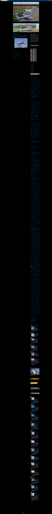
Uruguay (31, 70)
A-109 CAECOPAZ (35, 158)
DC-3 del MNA (37, 200)
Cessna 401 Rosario (37, 196)
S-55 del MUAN (33, 293)
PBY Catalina (33, 116)
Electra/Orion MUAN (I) (33, 203)
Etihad (35, 333)
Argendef (32, 477)
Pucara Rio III (37, 286)
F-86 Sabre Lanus (35, 210)
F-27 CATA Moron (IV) (36, 207)
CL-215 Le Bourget (32, 146)
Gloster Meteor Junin (33, 227)
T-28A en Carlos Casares (34, 301)
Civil (25, 51)
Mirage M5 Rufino (34, 268)
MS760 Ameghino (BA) (32, 248)
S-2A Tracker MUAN (34, 290)
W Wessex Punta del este (35, 137)
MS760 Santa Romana (34, 253)
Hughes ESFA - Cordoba (36, 238)
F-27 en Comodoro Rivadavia (35, 208)
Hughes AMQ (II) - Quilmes (33, 237)
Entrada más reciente (15, 56)
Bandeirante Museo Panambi (33, 77)
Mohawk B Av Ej (32, 274)
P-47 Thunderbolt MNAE (37, 115)
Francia (31, 68)
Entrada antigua (27, 56)
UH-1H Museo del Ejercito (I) (33, 310)
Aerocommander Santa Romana (35, 177)
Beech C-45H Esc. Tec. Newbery (34, 181)
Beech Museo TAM (35, 78)
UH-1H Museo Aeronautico (35, 133)
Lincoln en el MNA (33, 241)
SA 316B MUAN (32, 294)
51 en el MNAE (37, 101)
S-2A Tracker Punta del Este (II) (34, 127)
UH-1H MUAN (37, 309)
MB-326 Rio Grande (35, 245)
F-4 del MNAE (35, 108)
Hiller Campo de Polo (37, 234)
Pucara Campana (37, 282)
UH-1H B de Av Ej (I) (37, 305)
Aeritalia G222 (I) (34, 172)
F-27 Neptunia (35, 124)
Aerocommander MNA (32, 176)
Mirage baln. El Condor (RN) (33, 272)
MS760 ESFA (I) (36, 250)
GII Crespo (34, 215)
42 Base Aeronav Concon (33, 101)
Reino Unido (31, 69)
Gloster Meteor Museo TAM (36, 84)
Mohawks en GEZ (32, 279)
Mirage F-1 (35, 345)
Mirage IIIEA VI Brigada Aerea (34, 265)
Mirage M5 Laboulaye (35, 267)
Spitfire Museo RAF (34, 142)
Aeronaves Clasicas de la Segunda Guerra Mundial (34, 325)
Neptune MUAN (36, 279)
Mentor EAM (36, 256)
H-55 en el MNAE (35, 109)
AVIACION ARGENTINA (34, 492)
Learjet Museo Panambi (36, 85)
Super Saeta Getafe (32, 154)
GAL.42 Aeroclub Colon (33, 214)
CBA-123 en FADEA (35, 191)
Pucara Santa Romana (36, 287)
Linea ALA (32, 404)
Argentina (17, 51)
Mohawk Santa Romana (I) (36, 276)
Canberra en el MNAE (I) (36, 105)
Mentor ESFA (34, 257)
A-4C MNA (36, 165)
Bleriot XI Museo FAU (34, 123)
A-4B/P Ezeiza (37, 164)
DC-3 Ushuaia (33, 200)
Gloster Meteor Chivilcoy (36, 222)
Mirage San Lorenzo (36, 270)
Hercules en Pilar (37, 233)
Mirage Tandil (32, 271)
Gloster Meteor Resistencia (33, 229)
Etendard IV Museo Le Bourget (35, 147)
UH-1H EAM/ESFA (35, 308)
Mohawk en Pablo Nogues (36, 278)
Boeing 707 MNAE (35, 104)
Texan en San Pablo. (32, 95)
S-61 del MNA (37, 293)
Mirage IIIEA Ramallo (33, 264)
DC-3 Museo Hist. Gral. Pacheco (33, 199)
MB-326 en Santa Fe (35, 246)
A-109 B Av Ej (31, 158)
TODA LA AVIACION (33, 431)
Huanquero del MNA (35, 236)
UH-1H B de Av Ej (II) (32, 306)
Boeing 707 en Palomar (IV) (33, 188)
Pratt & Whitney (32, 318)
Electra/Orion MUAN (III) (36, 204)
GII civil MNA (36, 219)
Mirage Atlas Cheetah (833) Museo (34, 114)
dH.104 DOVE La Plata (36, 313)
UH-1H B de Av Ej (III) (37, 306)
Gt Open (35, 485)
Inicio (21, 56)
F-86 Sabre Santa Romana (36, 211)
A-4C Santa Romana (36, 166)
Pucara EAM (38, 283)
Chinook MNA (32, 197)
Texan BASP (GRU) (37, 94)
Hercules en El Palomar (32, 233)
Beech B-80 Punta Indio (37, 180)
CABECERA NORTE (33, 462)
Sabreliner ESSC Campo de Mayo (34, 295)
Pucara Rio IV (31, 287)
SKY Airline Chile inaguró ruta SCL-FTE (36, 450)
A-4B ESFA (32, 161)
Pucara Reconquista (32, 286)
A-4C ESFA (32, 165)
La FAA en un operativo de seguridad (35, 479)
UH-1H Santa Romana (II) (33, 312)
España (31, 67)
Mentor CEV (33, 256)
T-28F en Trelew (35, 302)
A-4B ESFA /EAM (35, 161)
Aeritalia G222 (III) (34, 173)
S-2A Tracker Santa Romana (35, 291)
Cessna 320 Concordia (22, 51)
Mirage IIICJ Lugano (32, 261)
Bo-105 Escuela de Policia (33, 185)
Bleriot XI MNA (31, 184)
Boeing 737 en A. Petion (36, 189)
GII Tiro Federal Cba (32, 219)
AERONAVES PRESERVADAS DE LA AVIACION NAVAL (35, 422)
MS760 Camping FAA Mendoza (36, 249)
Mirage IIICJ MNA (37, 261)
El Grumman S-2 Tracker (34, 358)
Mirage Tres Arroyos (37, 271)
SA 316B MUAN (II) (37, 294)
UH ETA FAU (35, 131)
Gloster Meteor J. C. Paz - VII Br (36, 226)
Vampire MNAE (36, 119)
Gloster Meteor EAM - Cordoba (34, 223)
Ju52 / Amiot (31, 85)
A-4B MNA (37, 162)
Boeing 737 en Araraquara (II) (36, 80)
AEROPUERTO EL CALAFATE (35, 448)
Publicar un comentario (15, 55)
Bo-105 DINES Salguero (36, 184)
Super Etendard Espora (35, 297)
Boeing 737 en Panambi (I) (33, 81)
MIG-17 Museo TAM (34, 88)
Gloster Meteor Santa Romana (36, 230)
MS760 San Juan (32, 252)
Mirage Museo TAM (34, 89)
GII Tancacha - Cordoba (36, 218)
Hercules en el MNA (32, 234)
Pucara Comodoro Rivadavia (33, 283)
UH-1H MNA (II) (34, 309)
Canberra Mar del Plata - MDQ (33, 192)
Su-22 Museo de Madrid (36, 153)
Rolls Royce (31, 319)
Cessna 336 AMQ (33, 196)
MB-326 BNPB (34, 242)
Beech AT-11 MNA (32, 180)
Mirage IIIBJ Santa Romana (36, 260)
